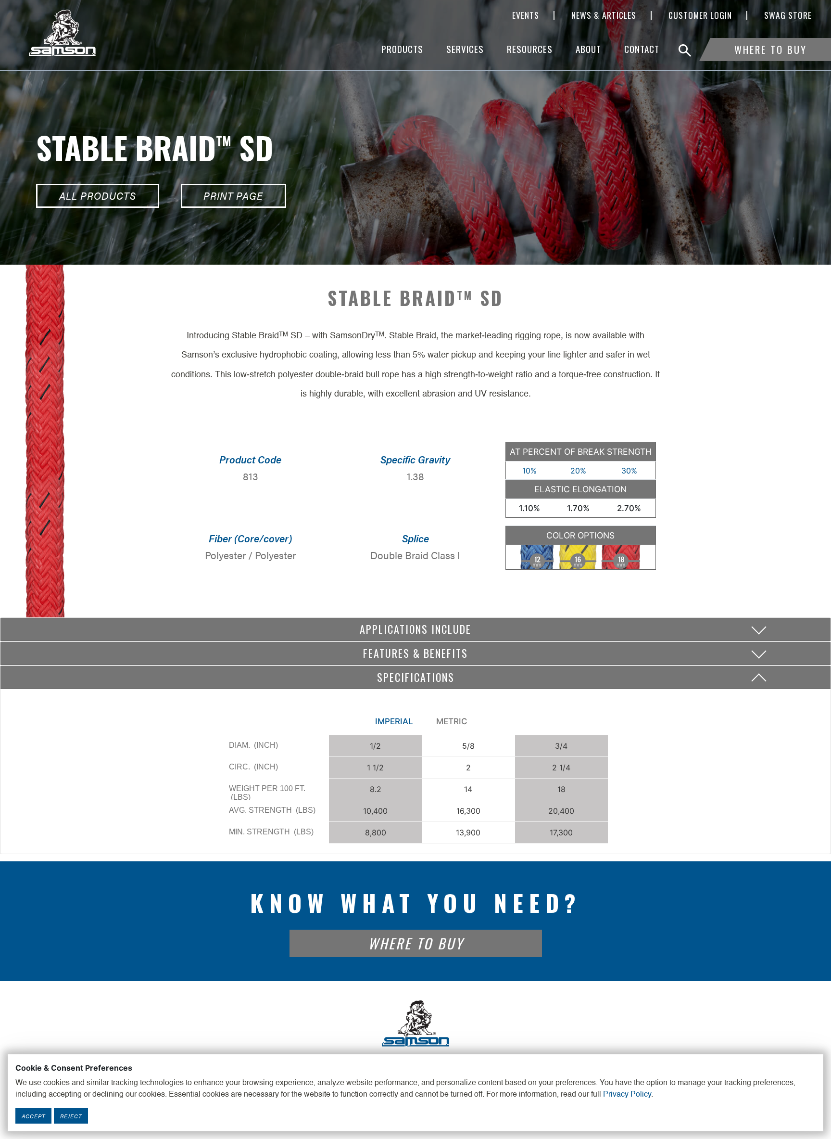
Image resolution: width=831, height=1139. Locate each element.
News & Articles (603, 15)
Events (525, 15)
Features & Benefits (415, 653)
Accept (33, 1116)
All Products (97, 196)
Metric (451, 721)
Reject (71, 1116)
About (588, 49)
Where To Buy (770, 49)
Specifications (415, 677)
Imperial (394, 721)
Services (465, 49)
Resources (530, 49)
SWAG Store (788, 15)
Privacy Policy (627, 1095)
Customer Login (700, 15)
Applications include (415, 629)
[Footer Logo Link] (415, 1023)
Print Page (233, 196)
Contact (641, 49)
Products (402, 49)
